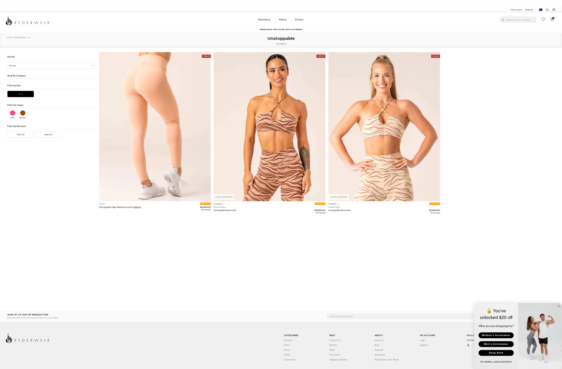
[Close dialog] (559, 306)
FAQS (332, 349)
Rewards (529, 9)
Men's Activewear (496, 344)
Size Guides (335, 354)
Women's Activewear (496, 335)
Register (424, 345)
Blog (377, 345)
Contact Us (334, 340)
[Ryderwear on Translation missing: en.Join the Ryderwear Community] (468, 344)
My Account (516, 9)
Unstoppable (19, 37)
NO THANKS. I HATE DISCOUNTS (496, 361)
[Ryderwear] (27, 19)
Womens (264, 19)
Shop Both (496, 353)
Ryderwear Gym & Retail (387, 359)
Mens (282, 19)
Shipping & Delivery (338, 359)
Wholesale (380, 354)
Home (9, 37)
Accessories (290, 359)
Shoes (299, 19)
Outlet (287, 354)
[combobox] (518, 19)
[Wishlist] (543, 20)
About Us (379, 340)
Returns (333, 345)
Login (422, 340)
